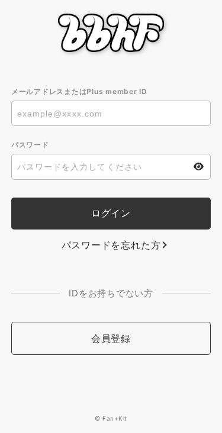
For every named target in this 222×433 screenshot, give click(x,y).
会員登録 (111, 338)
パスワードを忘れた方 (111, 245)
